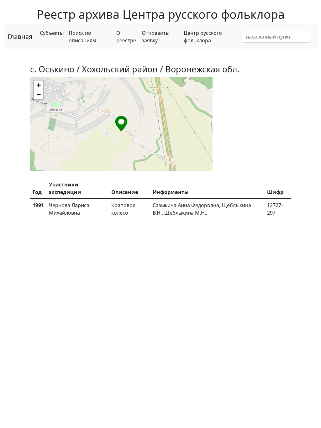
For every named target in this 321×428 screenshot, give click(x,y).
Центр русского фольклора (203, 36)
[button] (121, 124)
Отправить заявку (155, 36)
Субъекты (52, 32)
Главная (20, 36)
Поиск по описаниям (82, 36)
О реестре (126, 36)
